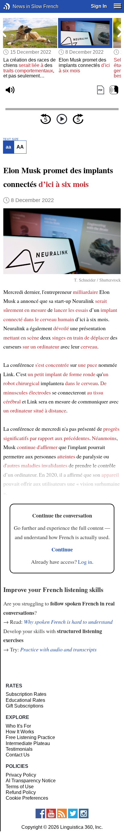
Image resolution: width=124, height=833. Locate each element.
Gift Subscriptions (24, 705)
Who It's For (18, 726)
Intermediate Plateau (28, 743)
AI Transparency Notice (31, 780)
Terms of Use (20, 786)
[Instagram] (83, 813)
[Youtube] (51, 813)
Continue (62, 549)
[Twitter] (73, 813)
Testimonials (19, 749)
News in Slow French (16, 6)
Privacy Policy (21, 774)
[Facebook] (40, 813)
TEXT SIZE (11, 139)
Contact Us (17, 754)
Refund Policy (21, 792)
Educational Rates (25, 700)
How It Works (20, 731)
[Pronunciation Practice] (114, 90)
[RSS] (62, 813)
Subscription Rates (26, 694)
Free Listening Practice (30, 737)
